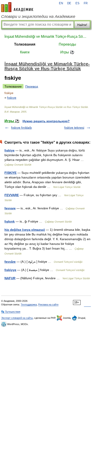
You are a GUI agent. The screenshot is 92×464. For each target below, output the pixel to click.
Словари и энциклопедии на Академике (38, 16)
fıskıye (11, 97)
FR (86, 3)
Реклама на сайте (48, 304)
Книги (24, 52)
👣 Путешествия (10, 311)
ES (77, 3)
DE (69, 3)
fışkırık (9, 221)
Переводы (67, 44)
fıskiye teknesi (74, 127)
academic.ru (17, 7)
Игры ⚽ (67, 52)
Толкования (24, 44)
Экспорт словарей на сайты (17, 318)
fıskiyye (10, 270)
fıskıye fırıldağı (21, 127)
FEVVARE (11, 195)
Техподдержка (29, 304)
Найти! (82, 25)
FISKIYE (10, 172)
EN (61, 3)
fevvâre (10, 261)
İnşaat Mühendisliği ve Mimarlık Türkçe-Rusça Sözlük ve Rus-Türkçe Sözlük (46, 36)
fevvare (10, 208)
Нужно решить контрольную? (46, 121)
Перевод (31, 86)
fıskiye (9, 150)
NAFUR (9, 278)
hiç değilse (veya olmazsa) (24, 229)
